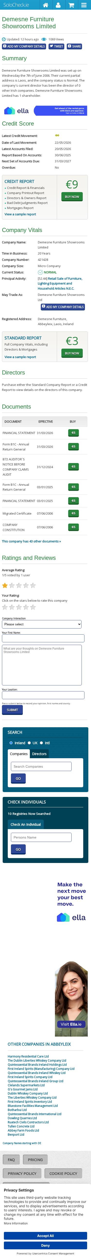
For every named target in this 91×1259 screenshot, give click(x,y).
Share (76, 46)
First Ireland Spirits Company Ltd (30, 1077)
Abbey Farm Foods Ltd (23, 1130)
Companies (19, 753)
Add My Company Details (26, 46)
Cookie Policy (63, 1173)
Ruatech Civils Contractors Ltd (28, 1122)
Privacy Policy (22, 1173)
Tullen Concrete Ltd (21, 1126)
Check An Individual (26, 824)
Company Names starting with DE (22, 1143)
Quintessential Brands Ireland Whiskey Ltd (37, 1073)
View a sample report (20, 214)
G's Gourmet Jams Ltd (23, 1089)
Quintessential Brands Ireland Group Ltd (35, 1081)
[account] (59, 5)
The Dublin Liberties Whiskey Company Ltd (37, 1060)
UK (35, 743)
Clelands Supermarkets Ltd (26, 1085)
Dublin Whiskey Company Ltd (28, 1093)
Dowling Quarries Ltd (22, 1118)
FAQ (11, 1159)
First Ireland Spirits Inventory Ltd (30, 1102)
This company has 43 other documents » (31, 541)
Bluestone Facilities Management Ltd (33, 1106)
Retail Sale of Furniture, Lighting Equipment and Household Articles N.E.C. (60, 283)
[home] (46, 5)
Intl (47, 743)
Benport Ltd (16, 1134)
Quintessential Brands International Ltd (34, 1114)
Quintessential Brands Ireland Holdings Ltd (37, 1065)
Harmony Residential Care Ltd (28, 1056)
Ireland (20, 743)
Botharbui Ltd (17, 1110)
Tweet (58, 46)
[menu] (84, 5)
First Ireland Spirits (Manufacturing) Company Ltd (41, 1069)
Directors (39, 753)
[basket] (72, 5)
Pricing (35, 1159)
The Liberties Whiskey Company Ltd (32, 1097)
